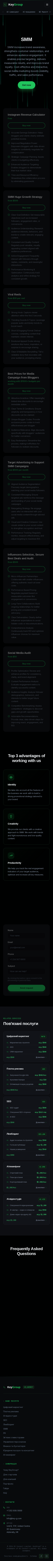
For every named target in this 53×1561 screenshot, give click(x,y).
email (10, 942)
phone (11, 954)
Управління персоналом (14, 1442)
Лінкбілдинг (8, 1424)
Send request (26, 988)
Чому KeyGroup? (11, 1470)
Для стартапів (10, 1474)
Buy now (26, 125)
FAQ (5, 1493)
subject (11, 966)
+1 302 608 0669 (14, 1510)
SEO (5, 1420)
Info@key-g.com (14, 1518)
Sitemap (33, 1556)
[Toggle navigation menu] (47, 4)
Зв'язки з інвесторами (13, 1437)
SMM (5, 1429)
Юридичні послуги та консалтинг (18, 1450)
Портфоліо (8, 1484)
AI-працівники (29, 12)
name (10, 930)
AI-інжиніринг (13, 12)
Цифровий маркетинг (13, 1407)
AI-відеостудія (10, 1416)
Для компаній (9, 1479)
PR (4, 1433)
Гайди (6, 1488)
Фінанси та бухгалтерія (14, 1446)
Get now (26, 85)
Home (6, 33)
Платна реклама (11, 1411)
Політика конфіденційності (16, 1556)
